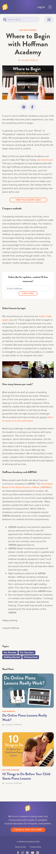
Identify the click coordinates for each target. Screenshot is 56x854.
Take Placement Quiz (28, 199)
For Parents (10, 652)
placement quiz (45, 159)
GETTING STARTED (10, 770)
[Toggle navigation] (50, 7)
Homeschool (30, 657)
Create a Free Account (28, 829)
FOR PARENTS (8, 711)
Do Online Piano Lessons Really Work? (24, 717)
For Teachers (27, 652)
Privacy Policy (35, 847)
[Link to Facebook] (32, 106)
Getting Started (12, 657)
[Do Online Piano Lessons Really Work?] (28, 690)
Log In (41, 7)
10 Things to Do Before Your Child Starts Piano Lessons (26, 776)
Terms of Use (20, 847)
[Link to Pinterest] (23, 106)
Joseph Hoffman (30, 60)
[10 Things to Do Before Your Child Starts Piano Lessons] (28, 749)
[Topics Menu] (49, 19)
